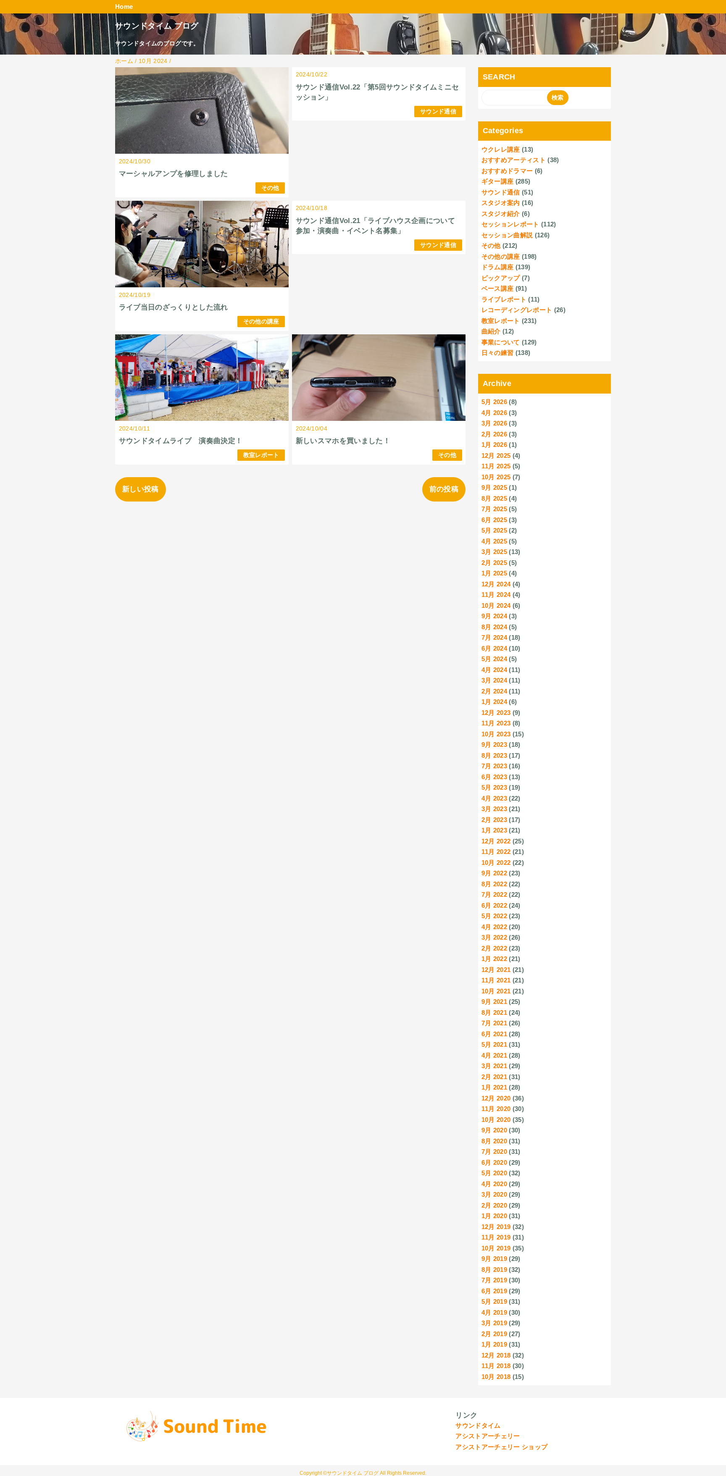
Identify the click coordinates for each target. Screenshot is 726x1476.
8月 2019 (494, 1269)
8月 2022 (494, 884)
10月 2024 (496, 605)
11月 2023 (496, 723)
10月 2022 (496, 862)
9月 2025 (494, 487)
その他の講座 (261, 321)
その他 (270, 188)
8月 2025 (494, 498)
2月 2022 (494, 948)
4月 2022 (494, 926)
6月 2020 (494, 1162)
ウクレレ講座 (500, 149)
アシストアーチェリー (487, 1435)
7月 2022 (494, 894)
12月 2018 (496, 1355)
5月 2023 (494, 787)
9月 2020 (494, 1130)
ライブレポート (503, 299)
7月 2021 (494, 1023)
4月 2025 (494, 541)
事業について (500, 342)
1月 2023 (494, 830)
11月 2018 (496, 1365)
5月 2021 (494, 1044)
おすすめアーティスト (513, 159)
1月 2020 (494, 1215)
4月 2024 (494, 669)
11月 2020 (496, 1108)
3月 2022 (494, 937)
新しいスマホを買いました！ (343, 441)
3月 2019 (494, 1322)
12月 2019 (496, 1226)
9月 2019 (494, 1258)
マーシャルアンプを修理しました (173, 174)
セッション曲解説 (507, 235)
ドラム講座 (497, 267)
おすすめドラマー (507, 170)
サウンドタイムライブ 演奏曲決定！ (181, 441)
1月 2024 (494, 701)
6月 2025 (494, 519)
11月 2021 (496, 980)
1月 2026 (494, 444)
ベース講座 (497, 288)
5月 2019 (494, 1301)
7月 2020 (494, 1151)
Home (124, 6)
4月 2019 (494, 1312)
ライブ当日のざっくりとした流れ (173, 307)
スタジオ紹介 (500, 213)
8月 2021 (494, 1012)
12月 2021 (496, 969)
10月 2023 (496, 734)
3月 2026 (494, 423)
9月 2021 (494, 1001)
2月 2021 (494, 1076)
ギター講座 (497, 181)
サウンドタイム (477, 1425)
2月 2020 (494, 1205)
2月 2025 (494, 562)
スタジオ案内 (500, 202)
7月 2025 (494, 508)
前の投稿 (443, 489)
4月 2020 (494, 1183)
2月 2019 (494, 1333)
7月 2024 (494, 637)
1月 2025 (494, 573)
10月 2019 (496, 1248)
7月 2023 (494, 766)
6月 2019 (494, 1291)
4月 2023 (494, 798)
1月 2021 (494, 1087)
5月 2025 (494, 530)
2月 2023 (494, 819)
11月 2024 (496, 594)
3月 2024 (494, 680)
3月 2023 (494, 808)
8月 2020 (494, 1141)
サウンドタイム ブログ (157, 25)
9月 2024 (494, 616)
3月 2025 (494, 551)
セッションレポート (510, 224)
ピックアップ (500, 277)
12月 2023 (496, 712)
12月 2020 (496, 1098)
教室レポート (261, 455)
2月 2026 (494, 434)
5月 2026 (494, 401)
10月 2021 (496, 991)
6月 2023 (494, 776)
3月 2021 (494, 1065)
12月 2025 (496, 455)
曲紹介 (491, 331)
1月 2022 (494, 958)
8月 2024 (494, 626)
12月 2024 (496, 584)
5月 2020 (494, 1173)
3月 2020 (494, 1194)
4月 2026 (494, 412)
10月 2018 (496, 1376)
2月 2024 (494, 691)
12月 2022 (496, 841)
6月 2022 (494, 905)
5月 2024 (494, 658)
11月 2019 (496, 1237)
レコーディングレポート (516, 309)
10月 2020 (496, 1119)
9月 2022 (494, 873)
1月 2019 (494, 1344)
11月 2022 (496, 851)
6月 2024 (494, 648)
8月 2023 (494, 755)
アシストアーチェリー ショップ (501, 1446)
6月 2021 (494, 1033)
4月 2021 (494, 1055)
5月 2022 (494, 915)
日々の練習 (497, 352)
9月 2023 (494, 744)
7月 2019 (494, 1280)
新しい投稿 (140, 489)
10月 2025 (496, 477)
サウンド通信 (438, 111)
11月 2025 (496, 466)
